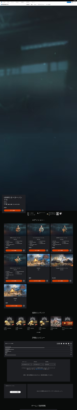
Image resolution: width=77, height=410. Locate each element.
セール (35, 4)
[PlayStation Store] (5, 4)
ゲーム (12, 2)
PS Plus (17, 2)
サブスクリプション (41, 4)
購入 (4, 2)
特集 (31, 4)
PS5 (8, 2)
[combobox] (26, 364)
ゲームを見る (48, 4)
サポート (33, 2)
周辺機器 (22, 2)
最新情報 (27, 2)
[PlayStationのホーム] (1, 2)
